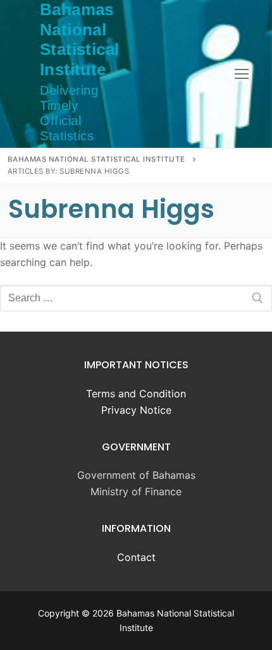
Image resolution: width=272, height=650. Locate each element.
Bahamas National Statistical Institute (79, 39)
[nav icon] (241, 74)
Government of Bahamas (136, 475)
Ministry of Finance (136, 491)
